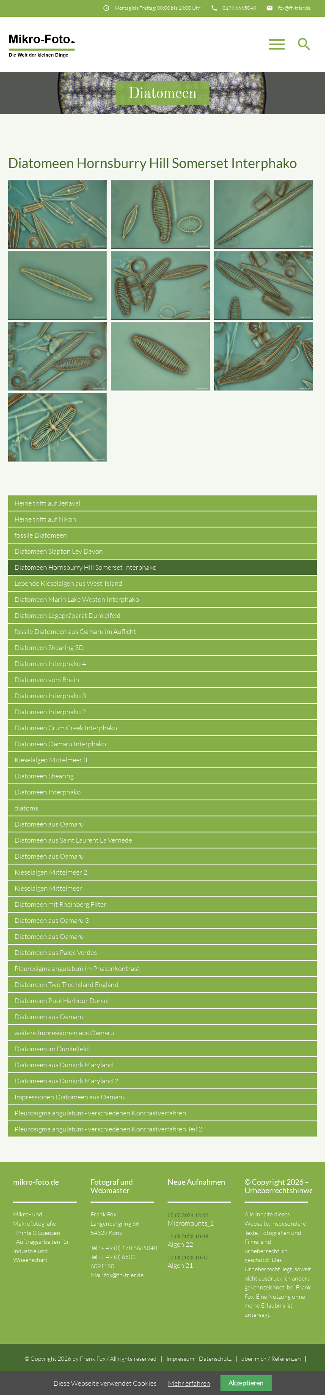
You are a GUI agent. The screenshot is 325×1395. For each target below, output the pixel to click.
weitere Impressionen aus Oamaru (64, 1032)
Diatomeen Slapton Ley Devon (58, 551)
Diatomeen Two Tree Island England (66, 984)
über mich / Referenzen (271, 1358)
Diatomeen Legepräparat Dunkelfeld (67, 615)
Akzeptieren (246, 1383)
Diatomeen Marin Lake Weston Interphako (76, 599)
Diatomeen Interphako (47, 792)
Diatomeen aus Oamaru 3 (51, 920)
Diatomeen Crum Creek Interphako (65, 727)
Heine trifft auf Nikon (45, 519)
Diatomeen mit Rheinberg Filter (60, 904)
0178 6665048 (239, 8)
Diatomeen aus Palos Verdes (55, 952)
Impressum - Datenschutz (198, 1358)
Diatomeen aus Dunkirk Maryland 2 (66, 1081)
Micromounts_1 (191, 1223)
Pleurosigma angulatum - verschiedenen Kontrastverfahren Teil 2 (108, 1129)
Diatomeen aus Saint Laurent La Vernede (73, 840)
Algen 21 (180, 1265)
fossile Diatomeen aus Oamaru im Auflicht (75, 631)
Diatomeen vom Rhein (46, 679)
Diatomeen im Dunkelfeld (51, 1048)
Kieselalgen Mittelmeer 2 (50, 872)
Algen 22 (180, 1244)
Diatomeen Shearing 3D (49, 647)
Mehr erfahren (189, 1383)
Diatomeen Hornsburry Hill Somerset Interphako (85, 567)
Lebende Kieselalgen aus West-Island (68, 583)
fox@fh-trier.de (294, 8)
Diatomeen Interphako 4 (50, 663)
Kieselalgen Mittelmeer (48, 888)
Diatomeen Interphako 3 (50, 695)
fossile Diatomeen (40, 535)
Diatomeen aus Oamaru (49, 824)
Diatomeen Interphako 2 (50, 711)
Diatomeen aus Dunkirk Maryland (63, 1065)
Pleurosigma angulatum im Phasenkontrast (77, 968)
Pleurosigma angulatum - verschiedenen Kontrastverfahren (100, 1113)
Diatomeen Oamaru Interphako (60, 744)
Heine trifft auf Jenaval (47, 503)
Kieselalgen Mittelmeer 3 (50, 760)
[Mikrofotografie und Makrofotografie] (42, 44)
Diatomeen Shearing (44, 776)
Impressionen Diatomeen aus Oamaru (69, 1097)
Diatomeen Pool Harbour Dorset (62, 1000)
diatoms (26, 808)
